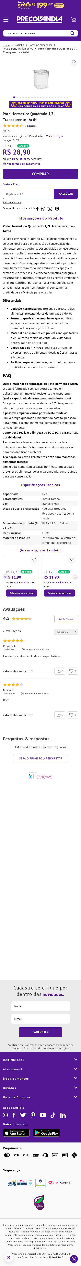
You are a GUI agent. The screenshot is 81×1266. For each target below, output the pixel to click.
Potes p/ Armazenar (40, 44)
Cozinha (19, 44)
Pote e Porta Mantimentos (18, 48)
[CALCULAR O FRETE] (66, 194)
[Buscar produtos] (72, 33)
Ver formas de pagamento (23, 163)
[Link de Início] (6, 45)
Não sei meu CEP (12, 202)
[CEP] (28, 190)
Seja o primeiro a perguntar (40, 790)
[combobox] (40, 33)
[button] (6, 593)
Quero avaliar (66, 651)
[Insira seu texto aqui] (40, 5)
